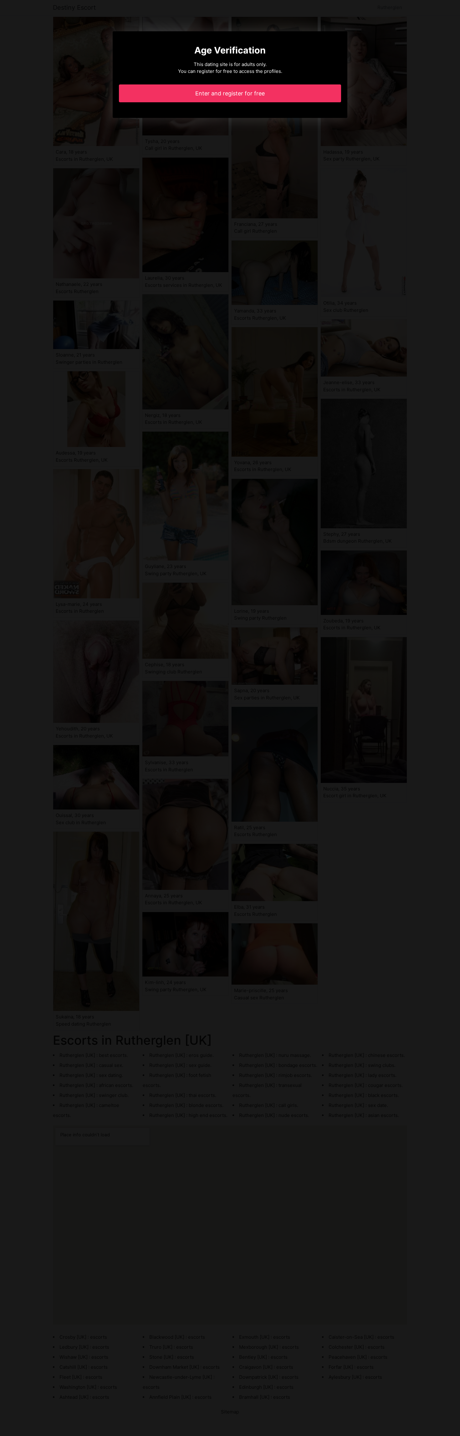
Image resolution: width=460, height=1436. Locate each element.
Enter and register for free (230, 93)
